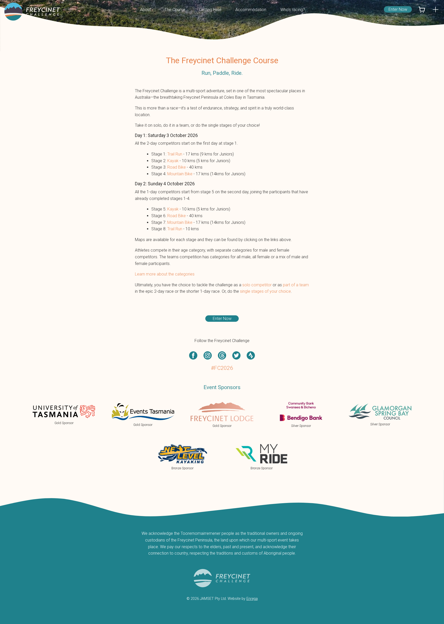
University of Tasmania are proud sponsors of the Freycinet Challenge (64, 415)
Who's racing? (292, 9)
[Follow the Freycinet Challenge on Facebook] (193, 355)
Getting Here (210, 9)
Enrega (252, 599)
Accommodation (250, 9)
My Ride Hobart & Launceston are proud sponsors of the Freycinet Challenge (261, 457)
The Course (175, 9)
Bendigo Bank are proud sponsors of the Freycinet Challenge (301, 415)
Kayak (173, 160)
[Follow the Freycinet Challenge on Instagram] (207, 355)
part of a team (296, 284)
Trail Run (174, 154)
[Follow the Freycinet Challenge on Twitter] (236, 355)
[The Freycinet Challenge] (32, 12)
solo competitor (257, 284)
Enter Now (397, 9)
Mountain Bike (179, 173)
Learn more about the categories (165, 274)
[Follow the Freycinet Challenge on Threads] (222, 355)
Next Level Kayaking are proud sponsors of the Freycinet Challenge (182, 457)
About (145, 9)
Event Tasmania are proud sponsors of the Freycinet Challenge (143, 415)
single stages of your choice (265, 291)
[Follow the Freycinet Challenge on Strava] (251, 355)
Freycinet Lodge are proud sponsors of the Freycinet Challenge (222, 415)
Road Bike (176, 167)
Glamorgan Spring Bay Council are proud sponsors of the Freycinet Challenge (380, 414)
